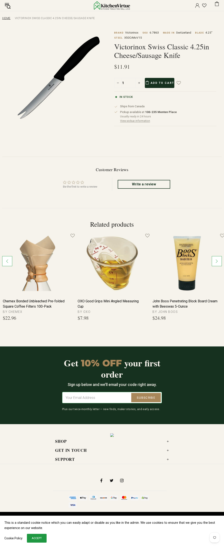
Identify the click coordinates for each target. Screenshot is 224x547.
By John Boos (165, 312)
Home (6, 18)
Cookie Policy (13, 538)
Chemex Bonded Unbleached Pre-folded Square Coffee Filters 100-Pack (34, 303)
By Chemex (13, 312)
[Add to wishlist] (182, 83)
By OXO (84, 312)
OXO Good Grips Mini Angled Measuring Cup (108, 303)
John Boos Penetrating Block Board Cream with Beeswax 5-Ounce (184, 303)
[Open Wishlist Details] (204, 5)
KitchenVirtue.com (112, 5)
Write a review (144, 184)
